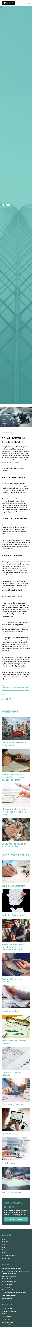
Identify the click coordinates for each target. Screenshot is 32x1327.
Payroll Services (7, 1284)
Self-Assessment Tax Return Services (14, 1293)
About (3, 1239)
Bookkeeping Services (9, 1282)
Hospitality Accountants (9, 1311)
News (3, 1244)
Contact (4, 1253)
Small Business (6, 1317)
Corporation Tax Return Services (12, 1290)
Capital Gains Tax (7, 1298)
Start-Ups (5, 1314)
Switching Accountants (9, 1276)
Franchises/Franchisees (9, 1325)
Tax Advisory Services (9, 1295)
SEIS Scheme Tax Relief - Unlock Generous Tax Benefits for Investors (15, 1272)
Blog (3, 1247)
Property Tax (6, 1319)
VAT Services (6, 1287)
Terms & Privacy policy (9, 1255)
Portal (4, 1250)
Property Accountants (8, 1308)
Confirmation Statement (9, 1279)
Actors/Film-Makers (8, 1322)
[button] (28, 3)
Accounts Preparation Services (11, 1268)
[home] (8, 3)
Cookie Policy (6, 1258)
